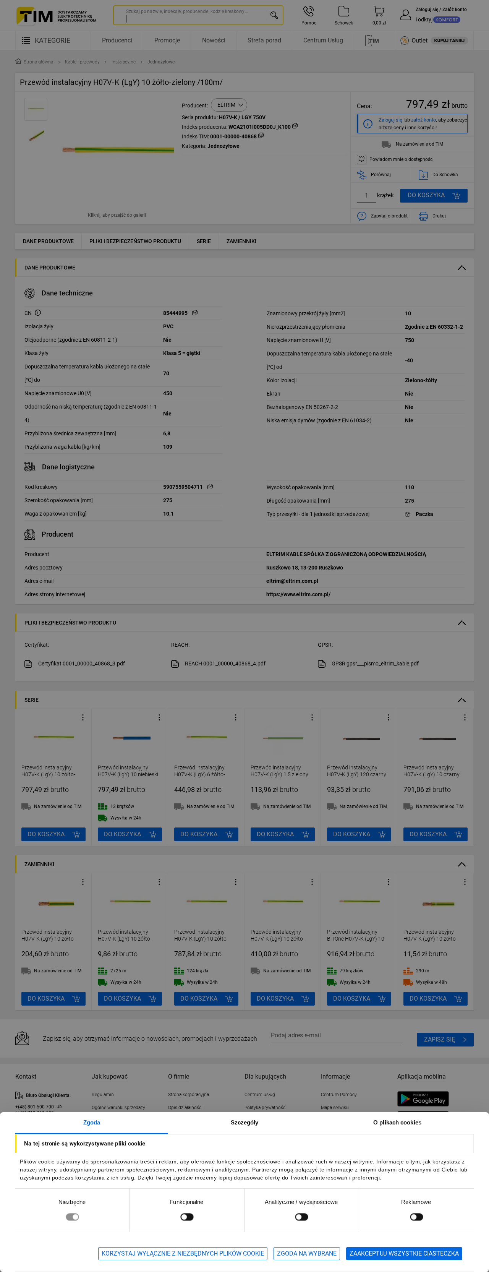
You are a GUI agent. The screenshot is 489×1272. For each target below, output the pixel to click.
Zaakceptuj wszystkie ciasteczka (404, 1253)
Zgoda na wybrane (307, 1253)
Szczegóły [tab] (245, 1122)
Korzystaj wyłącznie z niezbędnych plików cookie (183, 1253)
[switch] (186, 1216)
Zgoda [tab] (91, 1122)
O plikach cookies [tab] (397, 1122)
